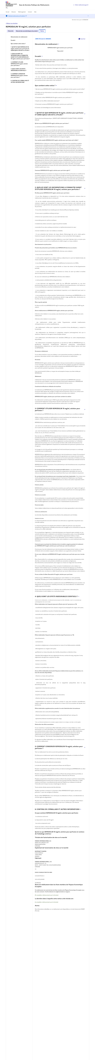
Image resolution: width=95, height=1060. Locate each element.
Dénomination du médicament (19, 37)
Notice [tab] (42, 31)
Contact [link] (30, 12)
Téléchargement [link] (22, 12)
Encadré (13, 40)
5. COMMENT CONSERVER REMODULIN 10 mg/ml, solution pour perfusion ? (19, 75)
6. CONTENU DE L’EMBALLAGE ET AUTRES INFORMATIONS (20, 81)
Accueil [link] (7, 12)
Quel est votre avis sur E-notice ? (16, 16)
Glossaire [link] (13, 12)
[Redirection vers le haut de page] (58, 44)
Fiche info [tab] (10, 31)
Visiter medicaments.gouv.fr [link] (81, 5)
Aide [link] (35, 12)
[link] (34, 5)
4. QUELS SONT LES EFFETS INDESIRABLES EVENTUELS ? (18, 69)
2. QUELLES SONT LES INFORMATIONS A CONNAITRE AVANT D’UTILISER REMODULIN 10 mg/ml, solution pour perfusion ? (20, 56)
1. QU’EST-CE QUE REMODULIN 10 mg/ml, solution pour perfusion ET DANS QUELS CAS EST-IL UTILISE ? (20, 48)
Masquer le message (88, 16)
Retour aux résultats (12, 23)
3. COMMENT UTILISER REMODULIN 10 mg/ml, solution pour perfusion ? (19, 63)
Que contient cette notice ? (18, 43)
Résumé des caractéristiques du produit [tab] (27, 31)
